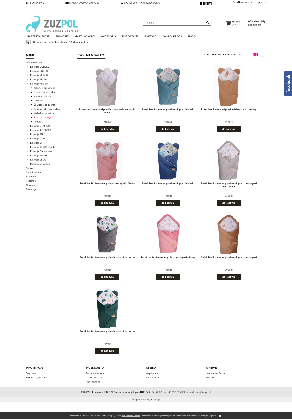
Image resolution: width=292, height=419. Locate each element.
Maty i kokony (33, 172)
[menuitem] (40, 36)
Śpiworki (30, 168)
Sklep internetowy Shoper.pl (146, 399)
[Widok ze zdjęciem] (255, 55)
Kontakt (210, 377)
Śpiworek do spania (44, 104)
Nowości (30, 185)
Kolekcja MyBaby (39, 83)
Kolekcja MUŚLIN (39, 75)
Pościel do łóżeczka (44, 92)
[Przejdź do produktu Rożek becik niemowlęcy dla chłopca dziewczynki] (229, 234)
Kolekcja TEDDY (38, 79)
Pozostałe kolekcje (40, 163)
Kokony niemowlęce (44, 87)
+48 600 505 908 (176, 392)
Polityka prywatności (36, 377)
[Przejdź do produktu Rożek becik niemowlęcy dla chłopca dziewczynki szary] (107, 86)
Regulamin (31, 373)
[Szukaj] (207, 22)
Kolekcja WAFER (38, 155)
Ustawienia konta (94, 377)
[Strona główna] (52, 24)
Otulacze (38, 100)
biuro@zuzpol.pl (151, 3)
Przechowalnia (93, 381)
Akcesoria (31, 176)
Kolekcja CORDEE (39, 66)
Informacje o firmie (215, 373)
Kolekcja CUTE (38, 138)
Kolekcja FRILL (37, 134)
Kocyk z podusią (42, 96)
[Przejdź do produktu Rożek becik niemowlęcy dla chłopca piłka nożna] (107, 234)
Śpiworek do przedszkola (47, 108)
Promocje (31, 189)
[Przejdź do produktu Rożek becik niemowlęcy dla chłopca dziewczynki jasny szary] (229, 160)
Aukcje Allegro (153, 377)
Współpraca (152, 373)
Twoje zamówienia (95, 373)
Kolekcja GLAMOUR (40, 125)
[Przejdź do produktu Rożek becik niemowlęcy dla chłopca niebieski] (168, 86)
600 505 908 (130, 3)
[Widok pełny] (262, 55)
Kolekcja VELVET (39, 159)
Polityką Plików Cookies (131, 416)
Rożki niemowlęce (43, 117)
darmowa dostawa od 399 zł (83, 3)
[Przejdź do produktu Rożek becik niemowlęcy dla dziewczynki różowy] (107, 160)
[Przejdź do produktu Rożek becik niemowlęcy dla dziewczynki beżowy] (229, 86)
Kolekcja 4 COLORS (40, 130)
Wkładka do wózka (44, 113)
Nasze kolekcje (34, 62)
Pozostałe (31, 180)
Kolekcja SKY (37, 142)
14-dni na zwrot (37, 3)
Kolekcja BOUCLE (39, 70)
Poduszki (38, 121)
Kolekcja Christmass (41, 151)
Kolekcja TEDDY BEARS (42, 147)
